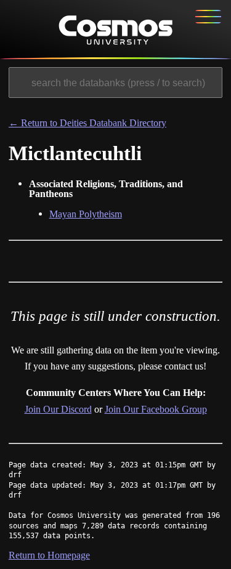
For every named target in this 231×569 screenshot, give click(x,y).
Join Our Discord (58, 409)
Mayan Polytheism (85, 214)
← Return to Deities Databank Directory (87, 123)
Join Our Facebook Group (156, 409)
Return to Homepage (49, 555)
